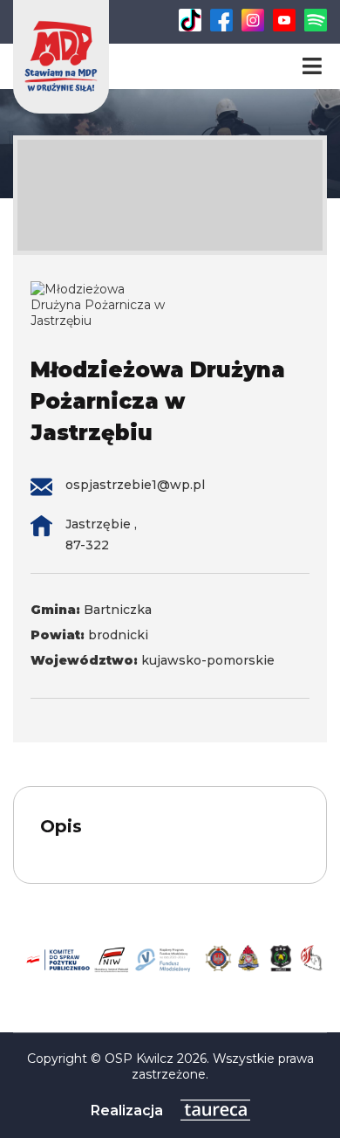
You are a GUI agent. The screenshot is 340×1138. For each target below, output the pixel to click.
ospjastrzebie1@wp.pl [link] (135, 485)
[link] (190, 27)
